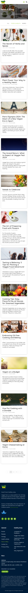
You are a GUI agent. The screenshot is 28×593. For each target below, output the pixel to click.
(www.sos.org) (14, 507)
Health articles (5, 539)
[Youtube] (15, 519)
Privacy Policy (5, 546)
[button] (24, 2)
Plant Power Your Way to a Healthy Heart (14, 71)
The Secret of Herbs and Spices (14, 34)
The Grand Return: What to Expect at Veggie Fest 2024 (13, 155)
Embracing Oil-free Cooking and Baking (14, 326)
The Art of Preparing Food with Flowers (14, 216)
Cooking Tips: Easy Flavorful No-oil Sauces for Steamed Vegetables (13, 301)
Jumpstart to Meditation (17, 532)
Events (3, 531)
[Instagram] (8, 519)
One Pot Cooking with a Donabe (14, 399)
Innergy (3, 536)
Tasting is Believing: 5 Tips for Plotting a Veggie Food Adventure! (13, 264)
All (8, 23)
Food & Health (15, 23)
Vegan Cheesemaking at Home (14, 435)
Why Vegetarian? (18, 550)
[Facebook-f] (2, 519)
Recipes (3, 534)
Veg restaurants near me (20, 547)
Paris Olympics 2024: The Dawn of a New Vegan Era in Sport (13, 118)
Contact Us (4, 544)
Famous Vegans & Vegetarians (19, 543)
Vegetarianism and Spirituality (19, 538)
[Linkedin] (12, 519)
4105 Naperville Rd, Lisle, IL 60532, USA (11, 565)
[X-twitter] (5, 519)
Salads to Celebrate (14, 180)
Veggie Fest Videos (19, 535)
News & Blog (4, 541)
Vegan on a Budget (14, 362)
